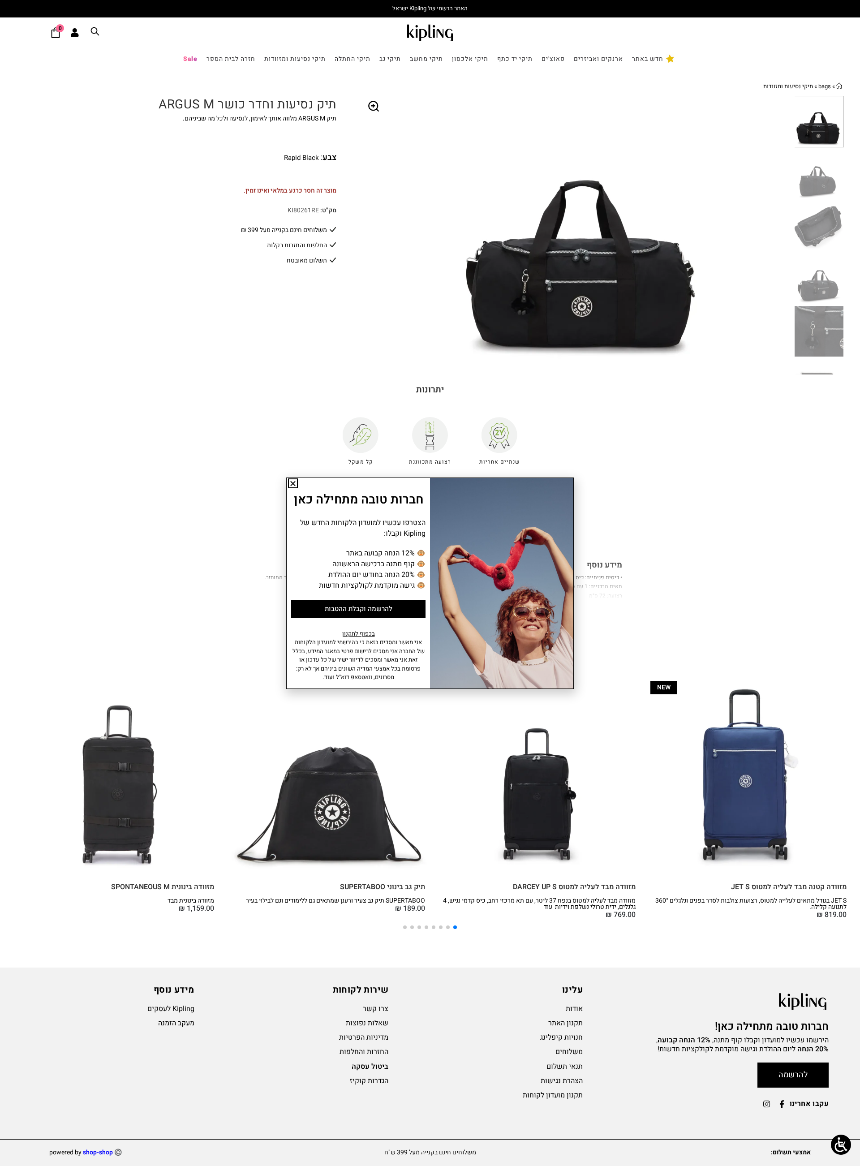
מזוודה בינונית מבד (191, 900)
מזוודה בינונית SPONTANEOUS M (162, 887)
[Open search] (95, 32)
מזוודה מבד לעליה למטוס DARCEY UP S (574, 887)
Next (787, 235)
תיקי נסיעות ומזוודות (788, 86)
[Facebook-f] (782, 1104)
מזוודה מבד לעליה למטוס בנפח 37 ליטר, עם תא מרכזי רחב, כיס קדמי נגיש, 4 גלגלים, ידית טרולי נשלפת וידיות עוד (539, 904)
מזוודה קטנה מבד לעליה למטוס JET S (789, 887)
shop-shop (98, 1152)
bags (824, 86)
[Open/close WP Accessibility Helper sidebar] (841, 1145)
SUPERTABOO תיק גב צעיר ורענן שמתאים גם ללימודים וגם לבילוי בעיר (335, 900)
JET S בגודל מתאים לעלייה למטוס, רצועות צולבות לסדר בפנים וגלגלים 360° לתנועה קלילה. (751, 904)
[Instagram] (766, 1104)
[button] (374, 106)
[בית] (839, 86)
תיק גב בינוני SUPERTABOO (382, 887)
